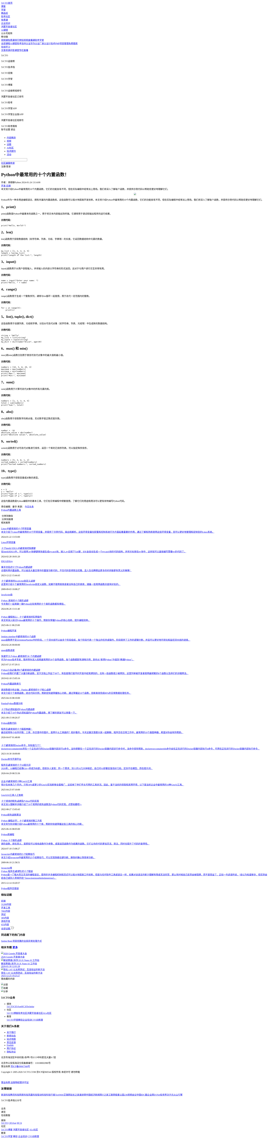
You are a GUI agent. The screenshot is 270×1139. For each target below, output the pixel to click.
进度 (12, 650)
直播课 (31, 40)
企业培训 (5, 23)
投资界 (163, 1095)
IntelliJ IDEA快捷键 (18, 548)
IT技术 (52, 43)
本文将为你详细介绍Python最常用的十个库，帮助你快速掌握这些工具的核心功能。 (42, 824)
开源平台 (16, 759)
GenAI (4, 795)
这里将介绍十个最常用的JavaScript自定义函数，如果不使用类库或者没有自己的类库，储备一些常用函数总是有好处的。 (61, 584)
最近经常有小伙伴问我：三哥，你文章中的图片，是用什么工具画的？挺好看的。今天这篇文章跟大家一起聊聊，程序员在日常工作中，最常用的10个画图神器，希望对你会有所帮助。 (92, 732)
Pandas (4, 703)
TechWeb (59, 1095)
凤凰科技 (32, 1095)
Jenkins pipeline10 (18, 636)
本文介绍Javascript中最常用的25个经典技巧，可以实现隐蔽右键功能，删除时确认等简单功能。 (48, 857)
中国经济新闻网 (94, 1095)
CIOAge (17, 1006)
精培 (20, 1020)
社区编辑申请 (8, 163)
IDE (8, 561)
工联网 (111, 1095)
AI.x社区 (47, 1013)
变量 (13, 542)
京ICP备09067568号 (20, 1066)
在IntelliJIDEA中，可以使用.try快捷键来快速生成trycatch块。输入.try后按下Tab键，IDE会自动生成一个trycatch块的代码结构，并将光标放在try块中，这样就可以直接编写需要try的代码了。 (93, 551)
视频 (9, 141)
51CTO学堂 (12, 1020)
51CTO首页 (7, 3)
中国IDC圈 (142, 1095)
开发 (14, 630)
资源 (8, 50)
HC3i (23, 1006)
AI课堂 (4, 30)
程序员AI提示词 (16, 765)
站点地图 (11, 1039)
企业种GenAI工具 (16, 781)
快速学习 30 (21, 656)
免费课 (4, 20)
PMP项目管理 (62, 43)
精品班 (4, 13)
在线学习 (5, 47)
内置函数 (11, 510)
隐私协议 (11, 1052)
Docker (4, 759)
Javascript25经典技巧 (18, 854)
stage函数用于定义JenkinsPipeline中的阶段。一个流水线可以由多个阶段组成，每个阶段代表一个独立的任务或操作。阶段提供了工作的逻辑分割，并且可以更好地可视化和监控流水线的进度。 (95, 640)
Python (4, 510)
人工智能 (18, 795)
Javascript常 (6, 868)
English (10, 1045)
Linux (3, 542)
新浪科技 (5, 1095)
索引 (18, 684)
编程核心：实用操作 (21, 617)
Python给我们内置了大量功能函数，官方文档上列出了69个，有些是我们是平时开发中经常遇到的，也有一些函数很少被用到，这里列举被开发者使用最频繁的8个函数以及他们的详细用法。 (95, 673)
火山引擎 (178, 1095)
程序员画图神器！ (17, 729)
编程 (9, 630)
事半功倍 (16, 567)
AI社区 (10, 148)
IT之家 (105, 1095)
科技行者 (50, 1095)
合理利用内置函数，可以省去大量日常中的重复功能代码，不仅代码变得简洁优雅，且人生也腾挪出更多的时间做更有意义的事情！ (66, 570)
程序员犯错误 (17, 871)
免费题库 (73, 43)
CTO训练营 (37, 1020)
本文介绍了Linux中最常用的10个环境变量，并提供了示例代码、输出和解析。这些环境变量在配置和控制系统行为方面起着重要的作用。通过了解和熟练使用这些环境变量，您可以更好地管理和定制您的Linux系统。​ (107, 532)
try (11, 561)
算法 (18, 815)
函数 (8, 650)
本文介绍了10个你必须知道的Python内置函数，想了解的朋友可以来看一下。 (39, 713)
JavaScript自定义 (18, 581)
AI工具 (10, 795)
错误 (16, 888)
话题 (9, 144)
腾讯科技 (14, 1095)
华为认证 (35, 43)
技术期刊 (11, 151)
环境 (8, 542)
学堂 (3, 10)
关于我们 (11, 1032)
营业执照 (6, 1082)
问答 (12, 50)
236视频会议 (130, 1095)
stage (3, 650)
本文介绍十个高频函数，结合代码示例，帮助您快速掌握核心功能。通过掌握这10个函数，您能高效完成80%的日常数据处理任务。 (66, 693)
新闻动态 (11, 1036)
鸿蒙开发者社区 (9, 26)
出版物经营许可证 (20, 1082)
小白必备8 (20, 670)
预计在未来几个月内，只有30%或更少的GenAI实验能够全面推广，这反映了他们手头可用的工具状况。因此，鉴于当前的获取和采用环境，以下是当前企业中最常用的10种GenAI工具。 (92, 785)
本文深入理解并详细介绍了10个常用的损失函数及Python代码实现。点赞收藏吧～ (41, 804)
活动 (9, 154)
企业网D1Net (153, 1095)
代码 (14, 723)
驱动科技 (41, 1095)
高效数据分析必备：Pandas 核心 (26, 689)
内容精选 (11, 137)
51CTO (10, 1006)
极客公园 (119, 1095)
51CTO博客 (12, 1013)
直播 (26, 50)
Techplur (30, 1006)
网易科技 (23, 1095)
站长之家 (74, 1095)
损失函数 (11, 815)
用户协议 (11, 1048)
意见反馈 (11, 1042)
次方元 (170, 1095)
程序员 (10, 888)
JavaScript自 (7, 594)
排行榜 (18, 40)
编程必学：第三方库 (21, 820)
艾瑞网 (67, 1095)
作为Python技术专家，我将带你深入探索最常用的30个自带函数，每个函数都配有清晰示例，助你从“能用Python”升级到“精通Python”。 (67, 659)
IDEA (4, 561)
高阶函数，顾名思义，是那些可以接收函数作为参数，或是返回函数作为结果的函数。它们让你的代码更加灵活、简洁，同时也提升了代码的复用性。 (75, 844)
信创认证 (26, 43)
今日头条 (29, 506)
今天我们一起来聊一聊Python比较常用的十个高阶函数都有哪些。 (33, 604)
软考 (19, 43)
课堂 (17, 50)
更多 (15, 947)
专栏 (21, 50)
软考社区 (5, 16)
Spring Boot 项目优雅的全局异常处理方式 (21, 941)
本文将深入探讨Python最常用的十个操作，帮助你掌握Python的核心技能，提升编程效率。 (45, 620)
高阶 (14, 600)
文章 (3, 50)
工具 (18, 510)
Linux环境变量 (16, 528)
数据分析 (18, 703)
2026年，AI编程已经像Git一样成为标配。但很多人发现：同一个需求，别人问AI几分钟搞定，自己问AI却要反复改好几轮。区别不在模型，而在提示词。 (77, 768)
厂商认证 (44, 43)
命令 (10, 759)
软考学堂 (39, 40)
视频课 (4, 40)
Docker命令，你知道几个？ (21, 745)
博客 (3, 6)
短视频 (24, 40)
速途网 (82, 1095)
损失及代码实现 (20, 801)
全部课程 (5, 43)
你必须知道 (17, 709)
